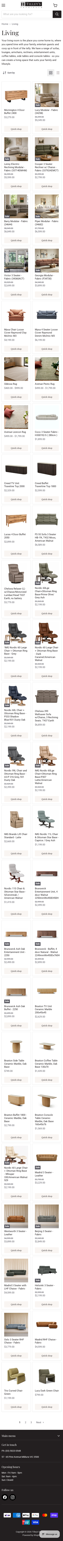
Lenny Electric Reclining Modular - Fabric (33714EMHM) (15, 167)
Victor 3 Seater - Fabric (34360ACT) (14, 277)
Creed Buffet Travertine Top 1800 (45, 485)
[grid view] (50, 72)
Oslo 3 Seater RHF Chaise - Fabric (14, 1341)
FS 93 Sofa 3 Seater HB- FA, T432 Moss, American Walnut (45, 537)
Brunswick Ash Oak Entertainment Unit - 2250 (15, 952)
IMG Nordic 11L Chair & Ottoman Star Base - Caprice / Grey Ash (47, 837)
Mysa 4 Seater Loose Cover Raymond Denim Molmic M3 (46, 332)
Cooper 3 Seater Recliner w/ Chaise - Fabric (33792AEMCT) (46, 167)
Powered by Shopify (31, 1535)
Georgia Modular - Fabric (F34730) (44, 277)
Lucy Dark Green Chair (47, 1390)
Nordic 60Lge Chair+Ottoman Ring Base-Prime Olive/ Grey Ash (46, 593)
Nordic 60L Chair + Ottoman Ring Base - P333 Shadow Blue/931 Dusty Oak (15, 715)
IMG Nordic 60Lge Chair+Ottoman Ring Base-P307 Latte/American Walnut (46, 777)
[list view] (57, 72)
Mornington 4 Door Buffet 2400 (14, 112)
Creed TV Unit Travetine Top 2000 (14, 485)
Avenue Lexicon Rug (15, 432)
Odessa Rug (10, 383)
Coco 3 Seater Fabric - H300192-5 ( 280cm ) (47, 434)
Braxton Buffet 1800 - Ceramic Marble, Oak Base (15, 1118)
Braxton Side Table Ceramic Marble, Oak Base (15, 1063)
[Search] (57, 14)
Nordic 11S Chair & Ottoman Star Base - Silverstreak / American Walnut (15, 893)
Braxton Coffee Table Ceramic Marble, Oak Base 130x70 (46, 1063)
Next (39, 1422)
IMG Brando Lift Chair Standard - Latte (15, 836)
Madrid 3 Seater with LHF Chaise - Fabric (15, 1287)
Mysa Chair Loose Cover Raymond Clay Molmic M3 (15, 332)
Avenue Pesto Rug (44, 383)
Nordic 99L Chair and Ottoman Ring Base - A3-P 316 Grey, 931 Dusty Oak (15, 775)
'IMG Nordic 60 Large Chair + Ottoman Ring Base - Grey (15, 650)
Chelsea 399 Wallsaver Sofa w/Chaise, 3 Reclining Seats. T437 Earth (46, 716)
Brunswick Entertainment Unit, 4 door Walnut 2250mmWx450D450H (47, 893)
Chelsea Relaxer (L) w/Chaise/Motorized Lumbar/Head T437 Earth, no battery (15, 593)
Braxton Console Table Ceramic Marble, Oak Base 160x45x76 (44, 1119)
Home (5, 24)
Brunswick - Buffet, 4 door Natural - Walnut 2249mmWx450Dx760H (47, 952)
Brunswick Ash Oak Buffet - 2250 (14, 1008)
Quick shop (16, 129)
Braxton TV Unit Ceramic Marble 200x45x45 (43, 1009)
